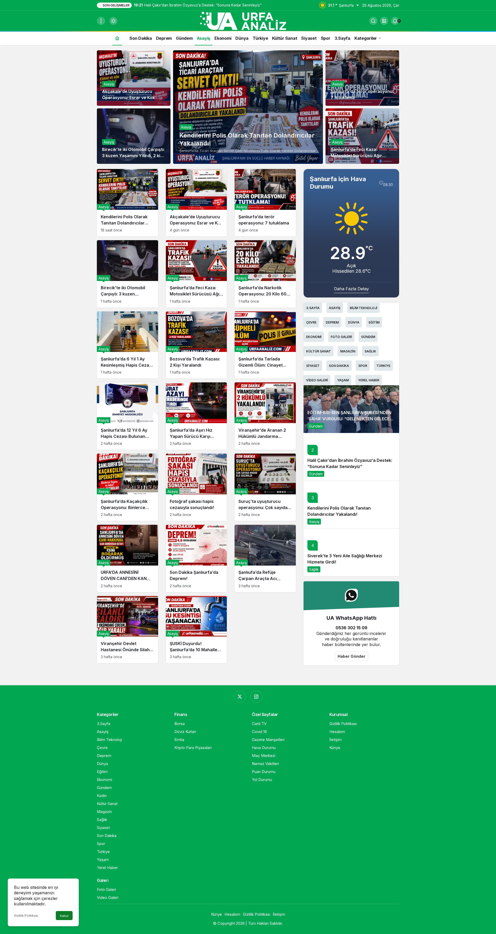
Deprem (332, 322)
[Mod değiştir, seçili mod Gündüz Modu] (113, 21)
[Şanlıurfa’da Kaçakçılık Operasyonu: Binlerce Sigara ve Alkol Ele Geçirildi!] (127, 487)
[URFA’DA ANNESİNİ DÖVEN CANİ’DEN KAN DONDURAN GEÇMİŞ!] (127, 558)
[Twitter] (240, 696)
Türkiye (383, 366)
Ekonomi (313, 337)
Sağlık (370, 351)
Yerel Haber (368, 380)
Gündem (368, 337)
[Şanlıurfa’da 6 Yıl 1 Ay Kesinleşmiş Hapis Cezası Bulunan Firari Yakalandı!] (127, 345)
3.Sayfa (313, 308)
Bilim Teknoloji (363, 308)
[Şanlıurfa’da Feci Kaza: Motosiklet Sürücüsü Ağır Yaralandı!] (196, 274)
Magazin (347, 351)
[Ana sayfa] (117, 38)
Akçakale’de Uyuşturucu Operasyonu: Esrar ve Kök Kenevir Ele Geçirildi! (128, 97)
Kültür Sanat (318, 351)
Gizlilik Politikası (26, 915)
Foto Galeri (341, 337)
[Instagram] (256, 696)
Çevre (311, 322)
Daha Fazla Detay (351, 288)
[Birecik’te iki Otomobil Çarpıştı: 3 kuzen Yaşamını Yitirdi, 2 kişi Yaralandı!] (127, 274)
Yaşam (343, 380)
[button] (384, 21)
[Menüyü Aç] (101, 21)
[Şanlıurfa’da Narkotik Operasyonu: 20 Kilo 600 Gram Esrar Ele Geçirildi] (265, 274)
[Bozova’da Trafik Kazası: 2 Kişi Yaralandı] (196, 345)
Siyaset (313, 366)
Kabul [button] (64, 916)
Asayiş (186, 127)
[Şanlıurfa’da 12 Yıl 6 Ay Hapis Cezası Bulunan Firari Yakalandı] (127, 416)
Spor (362, 366)
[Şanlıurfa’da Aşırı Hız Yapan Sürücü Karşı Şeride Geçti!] (196, 416)
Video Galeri (317, 380)
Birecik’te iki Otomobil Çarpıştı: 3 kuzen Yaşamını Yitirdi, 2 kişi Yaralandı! (133, 155)
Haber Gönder (351, 656)
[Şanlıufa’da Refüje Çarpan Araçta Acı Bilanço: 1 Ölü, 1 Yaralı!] (265, 558)
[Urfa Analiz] (248, 20)
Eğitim (374, 322)
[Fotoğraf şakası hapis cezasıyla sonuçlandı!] (196, 487)
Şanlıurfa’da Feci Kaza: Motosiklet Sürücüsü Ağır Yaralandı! (356, 155)
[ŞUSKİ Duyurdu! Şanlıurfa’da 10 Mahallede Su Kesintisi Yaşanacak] (196, 629)
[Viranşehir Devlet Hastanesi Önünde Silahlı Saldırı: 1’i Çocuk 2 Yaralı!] (127, 629)
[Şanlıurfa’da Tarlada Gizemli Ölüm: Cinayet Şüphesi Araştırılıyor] (265, 345)
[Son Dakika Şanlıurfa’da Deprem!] (196, 558)
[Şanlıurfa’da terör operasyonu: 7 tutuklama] (265, 202)
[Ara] (373, 21)
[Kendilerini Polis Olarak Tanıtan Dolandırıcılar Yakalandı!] (248, 107)
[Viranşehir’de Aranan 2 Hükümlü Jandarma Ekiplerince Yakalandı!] (265, 416)
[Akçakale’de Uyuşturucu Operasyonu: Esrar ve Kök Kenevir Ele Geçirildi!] (196, 202)
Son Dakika (339, 366)
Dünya (353, 322)
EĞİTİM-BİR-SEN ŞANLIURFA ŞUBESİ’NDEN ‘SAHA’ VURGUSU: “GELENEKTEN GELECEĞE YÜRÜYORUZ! (351, 419)
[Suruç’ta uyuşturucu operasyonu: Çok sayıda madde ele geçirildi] (265, 487)
